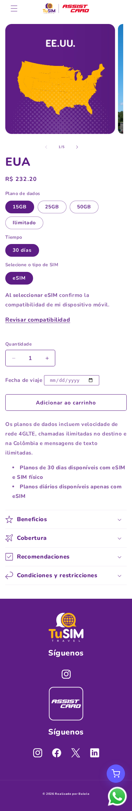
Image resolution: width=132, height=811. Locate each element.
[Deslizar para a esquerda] (46, 147)
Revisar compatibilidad (37, 320)
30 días (22, 250)
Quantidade (18, 344)
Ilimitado (24, 222)
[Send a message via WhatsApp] (117, 796)
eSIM (19, 278)
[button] (14, 8)
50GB (84, 206)
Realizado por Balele (72, 794)
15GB (20, 206)
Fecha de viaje (23, 380)
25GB (52, 206)
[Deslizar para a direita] (77, 147)
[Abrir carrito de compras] (116, 773)
